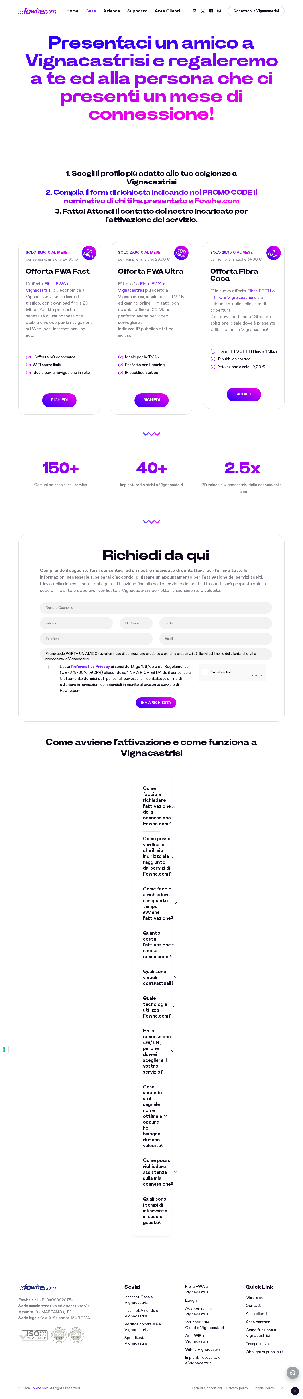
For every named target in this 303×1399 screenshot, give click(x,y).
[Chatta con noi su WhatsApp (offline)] (293, 1373)
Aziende (111, 11)
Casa (90, 11)
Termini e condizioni (206, 1388)
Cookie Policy (263, 1388)
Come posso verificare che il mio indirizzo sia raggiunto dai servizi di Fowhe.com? (151, 856)
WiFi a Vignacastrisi (203, 1350)
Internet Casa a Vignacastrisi (138, 1300)
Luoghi (191, 1301)
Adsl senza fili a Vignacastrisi (198, 1311)
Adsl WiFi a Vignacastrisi (197, 1338)
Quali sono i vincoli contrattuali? (151, 977)
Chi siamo (254, 1297)
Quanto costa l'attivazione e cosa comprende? (151, 945)
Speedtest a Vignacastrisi (136, 1340)
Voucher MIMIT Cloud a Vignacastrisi (204, 1325)
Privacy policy (237, 1388)
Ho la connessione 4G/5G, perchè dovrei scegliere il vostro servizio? (151, 1052)
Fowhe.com (39, 1388)
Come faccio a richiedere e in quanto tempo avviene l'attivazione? (151, 904)
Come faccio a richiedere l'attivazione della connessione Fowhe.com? (151, 806)
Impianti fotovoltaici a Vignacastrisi (203, 1360)
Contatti (254, 1306)
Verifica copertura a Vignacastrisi (142, 1327)
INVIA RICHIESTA (156, 702)
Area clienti (167, 11)
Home (72, 11)
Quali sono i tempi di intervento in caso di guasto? (151, 1211)
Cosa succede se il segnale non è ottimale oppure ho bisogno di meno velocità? (151, 1116)
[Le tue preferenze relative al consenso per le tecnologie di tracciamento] (4, 1049)
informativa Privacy (91, 667)
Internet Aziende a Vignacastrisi (141, 1313)
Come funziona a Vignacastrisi (261, 1333)
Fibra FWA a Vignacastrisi (197, 1289)
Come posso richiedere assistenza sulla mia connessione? (151, 1172)
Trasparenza (257, 1344)
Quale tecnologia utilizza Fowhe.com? (151, 1007)
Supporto (137, 11)
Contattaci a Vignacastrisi (256, 11)
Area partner (258, 1322)
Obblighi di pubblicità (265, 1352)
